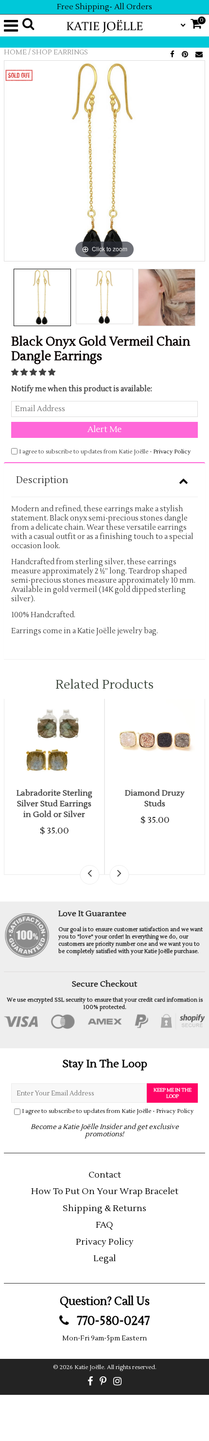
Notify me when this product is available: (81, 389)
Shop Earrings (60, 52)
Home (15, 52)
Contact (104, 1175)
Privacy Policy (172, 451)
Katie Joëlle (89, 1367)
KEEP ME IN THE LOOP (173, 1093)
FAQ (104, 1225)
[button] (34, 372)
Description (42, 480)
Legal (104, 1258)
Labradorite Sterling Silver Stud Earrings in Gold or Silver (54, 803)
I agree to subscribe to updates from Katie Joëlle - (107, 1111)
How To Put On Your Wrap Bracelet (104, 1191)
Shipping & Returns (104, 1208)
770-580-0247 (112, 1321)
